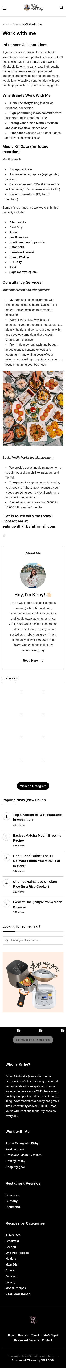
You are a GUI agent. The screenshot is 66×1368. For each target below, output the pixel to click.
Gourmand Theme (24, 1360)
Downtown (13, 1195)
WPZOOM (47, 1360)
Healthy (11, 1258)
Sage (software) (20, 272)
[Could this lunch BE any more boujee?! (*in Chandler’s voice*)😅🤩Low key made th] (14, 745)
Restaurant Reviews (26, 1340)
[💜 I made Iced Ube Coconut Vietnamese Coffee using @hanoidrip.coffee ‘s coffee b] (36, 768)
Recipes (23, 1335)
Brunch (11, 1247)
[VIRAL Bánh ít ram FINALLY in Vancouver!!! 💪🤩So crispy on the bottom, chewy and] (14, 722)
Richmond (13, 1206)
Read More (30, 660)
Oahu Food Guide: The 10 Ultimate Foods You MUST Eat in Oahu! (36, 861)
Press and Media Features (24, 1155)
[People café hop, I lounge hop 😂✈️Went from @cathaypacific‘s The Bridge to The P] (14, 699)
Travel (35, 1335)
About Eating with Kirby (22, 1143)
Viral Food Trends (18, 1294)
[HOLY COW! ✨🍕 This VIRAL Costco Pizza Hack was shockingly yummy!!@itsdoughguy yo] (36, 722)
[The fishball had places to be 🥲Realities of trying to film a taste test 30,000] (14, 768)
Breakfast (12, 1241)
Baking (10, 1282)
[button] (4, 7)
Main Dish (12, 1264)
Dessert (11, 1276)
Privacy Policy (15, 1161)
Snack (10, 1270)
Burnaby (12, 1201)
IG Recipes (13, 1235)
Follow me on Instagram (33, 1039)
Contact (17, 24)
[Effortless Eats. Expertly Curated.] (33, 1316)
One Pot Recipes (17, 1252)
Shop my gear (15, 1167)
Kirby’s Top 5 (50, 1335)
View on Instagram (33, 786)
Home (6, 24)
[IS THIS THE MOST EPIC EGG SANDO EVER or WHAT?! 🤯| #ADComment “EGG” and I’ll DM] (36, 699)
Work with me (15, 1149)
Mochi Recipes (16, 1288)
